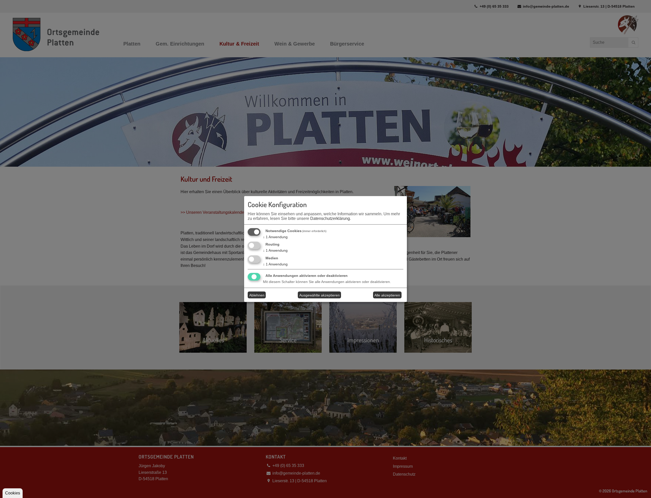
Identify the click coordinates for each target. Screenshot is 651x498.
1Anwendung (275, 237)
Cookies (12, 493)
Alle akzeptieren (387, 295)
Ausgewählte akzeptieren (319, 295)
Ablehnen (256, 295)
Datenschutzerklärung (330, 218)
